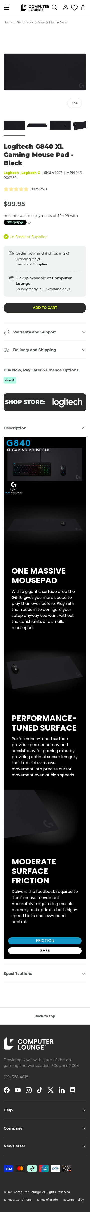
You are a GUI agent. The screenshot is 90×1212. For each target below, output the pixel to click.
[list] (45, 71)
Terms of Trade (47, 1199)
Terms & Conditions (18, 1199)
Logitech (11, 173)
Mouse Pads (58, 22)
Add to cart (45, 308)
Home (8, 22)
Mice (41, 22)
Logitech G (31, 173)
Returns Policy (73, 1199)
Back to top (45, 1016)
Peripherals (25, 22)
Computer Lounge (27, 1192)
